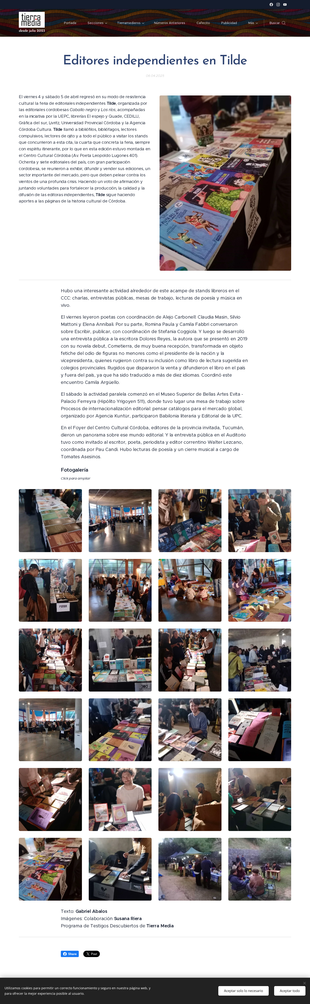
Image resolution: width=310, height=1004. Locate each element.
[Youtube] (285, 4)
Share (72, 954)
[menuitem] (72, 23)
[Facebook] (271, 4)
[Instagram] (278, 4)
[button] (277, 23)
